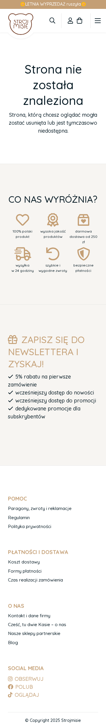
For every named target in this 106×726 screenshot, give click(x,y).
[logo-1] (20, 24)
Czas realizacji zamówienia (35, 580)
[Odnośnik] (70, 20)
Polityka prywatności (29, 526)
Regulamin (19, 517)
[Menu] (98, 20)
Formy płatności (25, 571)
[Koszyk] (79, 21)
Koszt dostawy (24, 562)
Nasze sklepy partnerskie (34, 633)
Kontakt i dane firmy (29, 615)
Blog (13, 642)
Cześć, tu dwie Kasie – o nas (37, 624)
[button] (52, 21)
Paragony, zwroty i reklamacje (40, 508)
